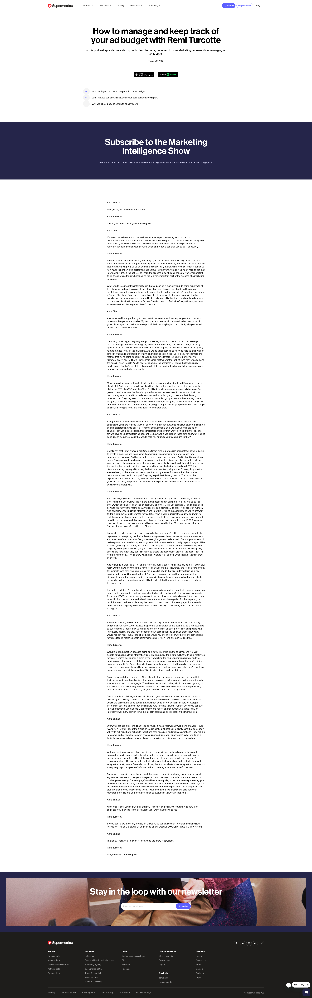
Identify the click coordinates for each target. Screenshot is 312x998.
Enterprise (89, 956)
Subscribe (183, 906)
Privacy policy (88, 992)
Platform (87, 5)
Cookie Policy (107, 992)
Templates (163, 978)
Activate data (54, 969)
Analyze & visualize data (58, 964)
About (199, 964)
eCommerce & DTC (93, 969)
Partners (200, 973)
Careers (199, 969)
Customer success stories (133, 956)
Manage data (54, 960)
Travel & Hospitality (93, 973)
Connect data (54, 956)
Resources (135, 5)
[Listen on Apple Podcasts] (144, 74)
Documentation (166, 982)
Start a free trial (166, 956)
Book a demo (165, 960)
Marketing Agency (93, 964)
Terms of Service (68, 992)
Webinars (126, 964)
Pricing (121, 5)
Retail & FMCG (91, 977)
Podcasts (126, 969)
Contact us (201, 960)
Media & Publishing (93, 981)
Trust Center (124, 992)
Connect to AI (54, 973)
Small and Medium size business (99, 960)
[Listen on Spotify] (168, 74)
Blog (124, 960)
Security (51, 992)
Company (153, 5)
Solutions (104, 5)
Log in (162, 964)
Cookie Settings (143, 992)
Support (200, 977)
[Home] (60, 6)
